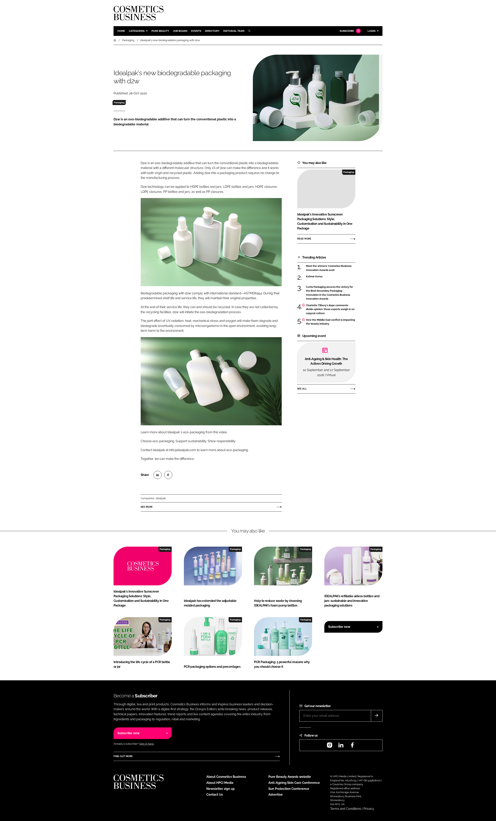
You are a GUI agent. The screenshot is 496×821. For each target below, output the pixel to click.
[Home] (115, 40)
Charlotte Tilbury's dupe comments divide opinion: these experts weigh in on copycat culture (330, 309)
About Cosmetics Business (226, 777)
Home (121, 30)
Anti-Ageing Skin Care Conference (294, 783)
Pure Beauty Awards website (289, 777)
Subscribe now (339, 627)
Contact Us (214, 794)
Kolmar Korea (330, 276)
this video (220, 432)
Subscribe (347, 30)
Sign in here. (147, 743)
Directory (212, 30)
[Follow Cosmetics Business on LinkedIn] (341, 746)
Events (196, 30)
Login (371, 30)
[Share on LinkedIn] (157, 475)
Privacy (368, 809)
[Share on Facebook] (168, 475)
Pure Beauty (160, 30)
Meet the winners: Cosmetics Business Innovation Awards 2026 (330, 268)
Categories (137, 30)
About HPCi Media (219, 783)
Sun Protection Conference (288, 789)
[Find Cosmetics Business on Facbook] (352, 746)
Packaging (119, 102)
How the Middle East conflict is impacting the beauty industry (330, 322)
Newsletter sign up (220, 789)
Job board (180, 30)
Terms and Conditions (345, 809)
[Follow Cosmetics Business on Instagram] (329, 746)
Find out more (123, 756)
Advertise (275, 794)
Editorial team (233, 30)
